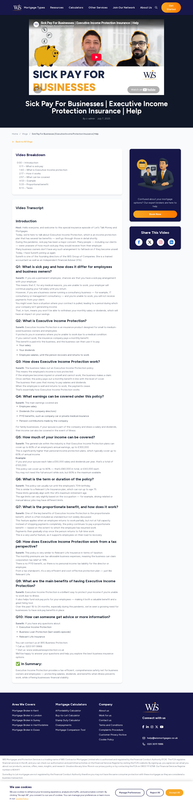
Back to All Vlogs (24, 141)
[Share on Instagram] (160, 242)
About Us (146, 7)
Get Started (171, 7)
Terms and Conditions (111, 725)
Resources (56, 7)
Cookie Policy (22, 798)
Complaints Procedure (111, 729)
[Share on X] (149, 242)
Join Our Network (124, 7)
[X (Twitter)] (156, 727)
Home (15, 134)
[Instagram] (152, 727)
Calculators (76, 7)
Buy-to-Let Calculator (67, 715)
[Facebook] (143, 727)
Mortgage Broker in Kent (25, 710)
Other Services (98, 7)
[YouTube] (161, 727)
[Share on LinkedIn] (171, 242)
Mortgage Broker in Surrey (26, 720)
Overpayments (63, 725)
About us (104, 710)
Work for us (105, 715)
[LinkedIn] (147, 727)
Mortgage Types (34, 7)
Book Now (155, 214)
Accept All (174, 792)
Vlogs (25, 134)
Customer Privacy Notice (113, 734)
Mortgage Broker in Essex (26, 729)
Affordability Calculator (68, 710)
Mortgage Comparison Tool (70, 729)
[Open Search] (156, 7)
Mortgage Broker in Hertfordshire (30, 725)
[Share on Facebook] (138, 242)
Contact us (105, 720)
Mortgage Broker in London (27, 715)
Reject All (155, 792)
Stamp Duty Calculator (67, 720)
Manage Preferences (130, 792)
